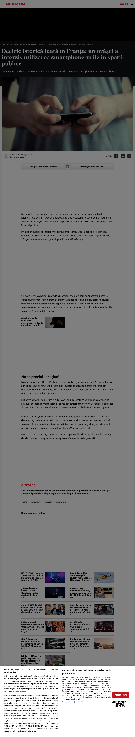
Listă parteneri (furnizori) (72, 702)
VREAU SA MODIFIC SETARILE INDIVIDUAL (120, 704)
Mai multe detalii (19, 691)
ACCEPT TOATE (121, 695)
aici (36, 716)
